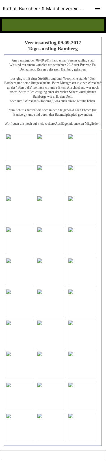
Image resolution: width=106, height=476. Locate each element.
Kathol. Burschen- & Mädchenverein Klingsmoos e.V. (54, 8)
